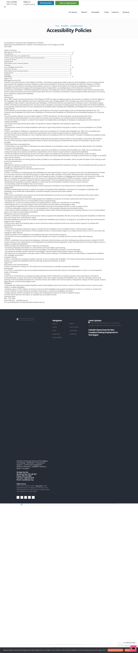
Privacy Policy (73, 330)
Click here (39, 486)
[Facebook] (121, 3)
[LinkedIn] (133, 3)
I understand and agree (115, 650)
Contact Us (115, 12)
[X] (124, 3)
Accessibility (73, 334)
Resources (126, 12)
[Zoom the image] (25, 319)
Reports (72, 323)
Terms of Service (74, 327)
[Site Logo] (19, 12)
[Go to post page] (88, 337)
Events (106, 12)
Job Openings (56, 334)
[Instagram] (130, 3)
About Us (55, 323)
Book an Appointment (67, 3)
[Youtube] (127, 3)
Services (54, 327)
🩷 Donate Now (46, 3)
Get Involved (95, 12)
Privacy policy (129, 650)
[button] (116, 3)
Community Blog (57, 337)
